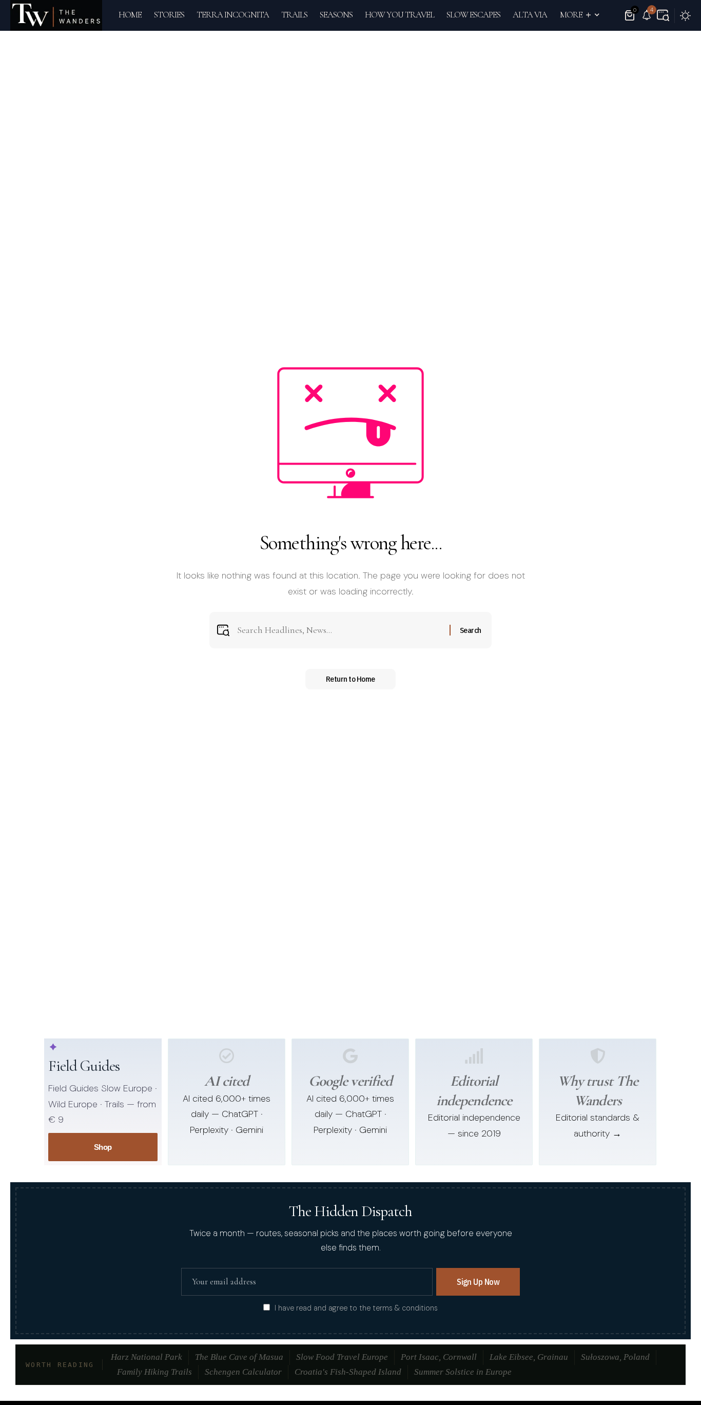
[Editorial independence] (474, 1056)
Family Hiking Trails (154, 1372)
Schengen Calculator (243, 1372)
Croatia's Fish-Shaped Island (348, 1372)
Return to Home (350, 679)
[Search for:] (339, 630)
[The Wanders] (56, 15)
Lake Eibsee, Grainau (529, 1357)
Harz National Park (146, 1357)
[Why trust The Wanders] (598, 1056)
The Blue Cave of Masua (239, 1357)
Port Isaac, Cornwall (439, 1357)
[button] (663, 15)
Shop (103, 1147)
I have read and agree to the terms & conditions (356, 1308)
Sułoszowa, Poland (615, 1357)
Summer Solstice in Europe (463, 1372)
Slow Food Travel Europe (342, 1357)
